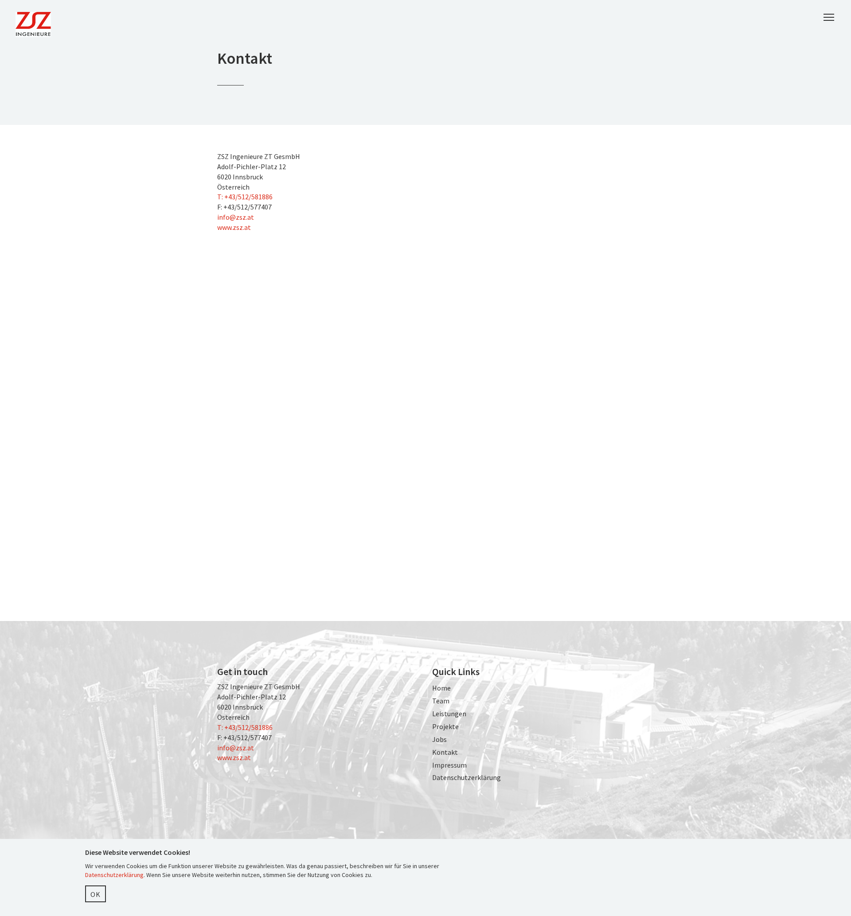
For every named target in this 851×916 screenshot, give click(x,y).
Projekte (445, 726)
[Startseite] (37, 24)
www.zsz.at (234, 227)
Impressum (449, 765)
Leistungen (449, 713)
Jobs (439, 739)
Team (440, 700)
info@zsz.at (235, 217)
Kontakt (445, 752)
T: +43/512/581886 (245, 196)
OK (95, 894)
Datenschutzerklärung (466, 777)
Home (441, 687)
